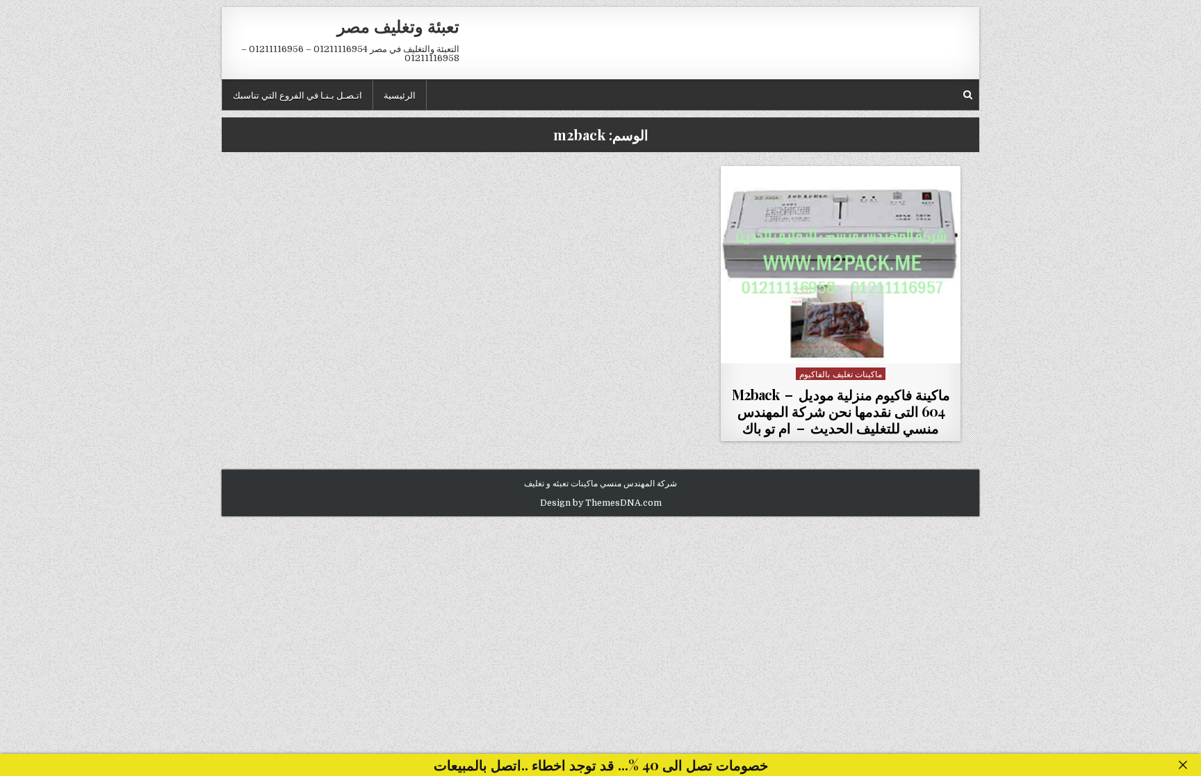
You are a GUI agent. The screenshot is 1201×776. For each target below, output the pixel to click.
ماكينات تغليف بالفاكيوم (840, 373)
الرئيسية (400, 94)
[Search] (967, 94)
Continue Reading (837, 347)
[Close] (1183, 765)
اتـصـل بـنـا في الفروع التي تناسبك (297, 94)
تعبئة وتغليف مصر (398, 26)
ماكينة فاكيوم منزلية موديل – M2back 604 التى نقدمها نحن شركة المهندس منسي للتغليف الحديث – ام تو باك (841, 411)
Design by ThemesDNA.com (601, 503)
